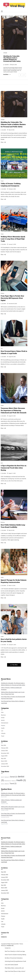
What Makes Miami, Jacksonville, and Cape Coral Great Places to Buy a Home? (15, 969)
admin (7, 64)
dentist (3, 720)
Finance (2, 293)
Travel (2, 181)
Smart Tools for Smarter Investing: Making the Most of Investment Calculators (15, 956)
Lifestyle (5, 52)
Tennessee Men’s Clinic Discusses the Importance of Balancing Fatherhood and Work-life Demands (13, 410)
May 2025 (3, 758)
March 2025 (4, 761)
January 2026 (4, 750)
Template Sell (10, 945)
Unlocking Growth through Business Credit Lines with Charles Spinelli (15, 963)
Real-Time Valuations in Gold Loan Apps (15, 951)
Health (2, 405)
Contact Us (7, 948)
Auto (2, 463)
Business (3, 522)
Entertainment (4, 723)
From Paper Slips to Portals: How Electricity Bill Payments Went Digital (12, 298)
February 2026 (4, 748)
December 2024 (5, 766)
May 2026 (3, 745)
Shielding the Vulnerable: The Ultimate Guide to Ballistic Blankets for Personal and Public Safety (12, 58)
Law (2, 348)
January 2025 (4, 763)
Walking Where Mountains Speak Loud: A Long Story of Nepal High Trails (13, 239)
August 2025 (4, 756)
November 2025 (5, 753)
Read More (6, 74)
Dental (2, 717)
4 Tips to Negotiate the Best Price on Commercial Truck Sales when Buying (13, 468)
